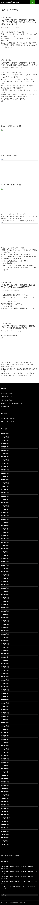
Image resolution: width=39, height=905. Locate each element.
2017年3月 (4, 545)
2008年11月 (4, 814)
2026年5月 (4, 437)
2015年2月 (4, 598)
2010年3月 (4, 762)
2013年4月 (4, 640)
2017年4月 (4, 542)
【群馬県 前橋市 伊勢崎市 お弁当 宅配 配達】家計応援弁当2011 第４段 (19, 63)
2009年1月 (4, 808)
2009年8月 (4, 785)
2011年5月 (4, 716)
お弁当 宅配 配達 (6, 17)
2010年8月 (4, 745)
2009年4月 (4, 798)
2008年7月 (4, 828)
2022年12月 (4, 466)
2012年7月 (4, 670)
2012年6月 (4, 673)
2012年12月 (4, 653)
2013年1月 (4, 650)
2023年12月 (4, 456)
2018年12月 (4, 509)
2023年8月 (4, 460)
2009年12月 (4, 772)
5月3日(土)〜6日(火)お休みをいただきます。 (13, 403)
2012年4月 (4, 680)
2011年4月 (4, 719)
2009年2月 (4, 805)
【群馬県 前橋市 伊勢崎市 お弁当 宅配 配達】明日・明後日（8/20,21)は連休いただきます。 (19, 21)
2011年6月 (4, 713)
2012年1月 (4, 690)
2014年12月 (4, 601)
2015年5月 (4, 588)
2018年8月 (4, 516)
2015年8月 (4, 585)
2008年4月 (4, 837)
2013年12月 (4, 624)
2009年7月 (4, 788)
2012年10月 (4, 660)
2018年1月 (4, 525)
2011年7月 (4, 709)
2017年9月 (4, 532)
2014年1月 (4, 621)
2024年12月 (4, 447)
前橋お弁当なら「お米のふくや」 (10, 855)
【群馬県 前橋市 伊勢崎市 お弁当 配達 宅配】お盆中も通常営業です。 (19, 286)
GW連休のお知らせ (6, 396)
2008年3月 (4, 841)
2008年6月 (4, 831)
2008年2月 (4, 844)
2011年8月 (4, 706)
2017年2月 (4, 548)
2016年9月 (4, 558)
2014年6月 (4, 611)
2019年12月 (4, 499)
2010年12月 (4, 732)
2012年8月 (4, 667)
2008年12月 (4, 811)
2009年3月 (4, 801)
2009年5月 (4, 795)
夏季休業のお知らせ (6, 393)
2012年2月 (4, 686)
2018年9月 (4, 512)
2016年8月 (4, 562)
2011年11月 (4, 696)
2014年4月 (4, 614)
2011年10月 (4, 699)
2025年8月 (4, 440)
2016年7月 (4, 565)
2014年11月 (4, 604)
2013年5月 (4, 637)
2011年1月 (4, 729)
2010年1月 (4, 768)
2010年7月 (4, 749)
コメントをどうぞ (17, 27)
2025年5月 (4, 443)
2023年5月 (4, 463)
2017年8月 (4, 535)
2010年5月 (4, 755)
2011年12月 (4, 693)
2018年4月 (4, 519)
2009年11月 (4, 775)
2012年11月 (4, 657)
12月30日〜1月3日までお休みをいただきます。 (14, 886)
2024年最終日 (5, 406)
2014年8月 (4, 608)
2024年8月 (4, 450)
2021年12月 (4, 476)
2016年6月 (4, 568)
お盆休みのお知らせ (6, 400)
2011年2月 (4, 726)
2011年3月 (4, 722)
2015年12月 (4, 578)
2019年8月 (4, 502)
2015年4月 (4, 591)
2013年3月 (4, 644)
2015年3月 (4, 594)
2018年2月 (4, 522)
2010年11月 (4, 736)
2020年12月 (4, 489)
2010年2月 (4, 765)
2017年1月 (4, 552)
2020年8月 (4, 493)
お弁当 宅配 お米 (6, 418)
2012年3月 (4, 683)
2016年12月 (4, 555)
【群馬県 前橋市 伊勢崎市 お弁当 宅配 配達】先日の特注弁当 (19, 327)
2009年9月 (4, 782)
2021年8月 (4, 479)
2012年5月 (4, 676)
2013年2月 (4, 647)
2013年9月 (4, 627)
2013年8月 (4, 630)
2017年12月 (4, 529)
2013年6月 (4, 634)
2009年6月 (4, 791)
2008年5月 (4, 834)
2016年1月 (4, 575)
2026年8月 (4, 433)
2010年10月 (4, 739)
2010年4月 (4, 759)
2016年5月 (4, 571)
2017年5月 (4, 539)
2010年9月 (4, 742)
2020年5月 (4, 496)
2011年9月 (4, 703)
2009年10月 (4, 778)
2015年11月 (4, 581)
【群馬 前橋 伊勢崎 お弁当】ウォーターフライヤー (17, 866)
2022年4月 (4, 473)
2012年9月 (4, 663)
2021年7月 (4, 483)
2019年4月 (4, 506)
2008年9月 (4, 821)
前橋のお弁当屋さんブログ (10, 2)
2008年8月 (4, 824)
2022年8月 (4, 470)
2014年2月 (4, 617)
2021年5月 (4, 486)
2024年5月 (4, 453)
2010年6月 (4, 752)
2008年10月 (4, 818)
